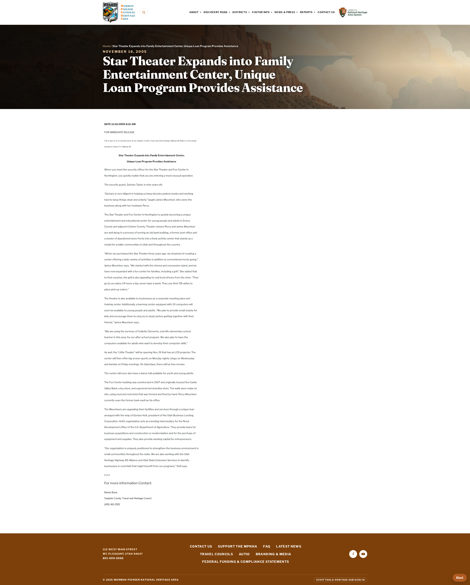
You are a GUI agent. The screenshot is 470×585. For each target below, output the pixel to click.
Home (106, 46)
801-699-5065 (113, 558)
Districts (239, 12)
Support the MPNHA (237, 546)
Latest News (288, 546)
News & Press (284, 12)
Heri (459, 577)
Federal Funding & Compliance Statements (245, 561)
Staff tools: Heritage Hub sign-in (340, 579)
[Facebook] (353, 554)
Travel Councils (216, 554)
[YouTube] (363, 554)
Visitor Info (261, 12)
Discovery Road (215, 12)
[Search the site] (144, 12)
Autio (244, 554)
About (193, 12)
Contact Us (326, 12)
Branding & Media (273, 554)
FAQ (266, 546)
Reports (306, 12)
